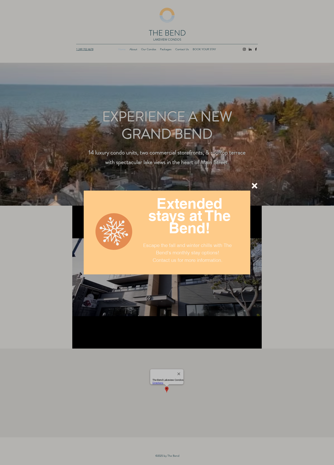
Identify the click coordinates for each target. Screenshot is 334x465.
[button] (254, 186)
